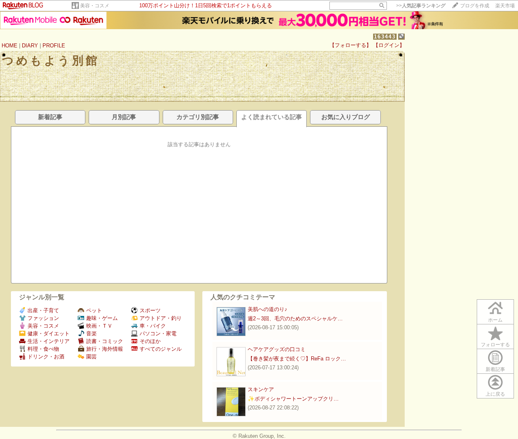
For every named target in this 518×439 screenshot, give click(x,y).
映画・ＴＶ (99, 326)
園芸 (91, 357)
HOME (9, 46)
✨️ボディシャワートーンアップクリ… (293, 399)
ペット (94, 310)
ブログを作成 (474, 6)
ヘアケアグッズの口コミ (277, 349)
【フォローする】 (350, 45)
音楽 (91, 333)
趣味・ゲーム (102, 318)
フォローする (495, 344)
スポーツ (150, 310)
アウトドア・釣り (161, 318)
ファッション (43, 318)
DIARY (30, 46)
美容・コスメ (94, 6)
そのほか (150, 341)
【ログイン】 (389, 45)
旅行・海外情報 (104, 349)
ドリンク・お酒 (46, 357)
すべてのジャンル (161, 349)
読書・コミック (104, 341)
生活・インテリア (49, 341)
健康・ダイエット (49, 333)
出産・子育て (43, 310)
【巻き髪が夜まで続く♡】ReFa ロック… (297, 359)
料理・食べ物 (43, 349)
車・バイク (153, 326)
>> (421, 6)
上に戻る (495, 394)
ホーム (495, 320)
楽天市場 (505, 6)
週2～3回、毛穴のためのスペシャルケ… (295, 318)
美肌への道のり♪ (267, 309)
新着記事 (495, 369)
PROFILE (53, 46)
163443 (385, 37)
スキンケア (261, 389)
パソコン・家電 (158, 333)
